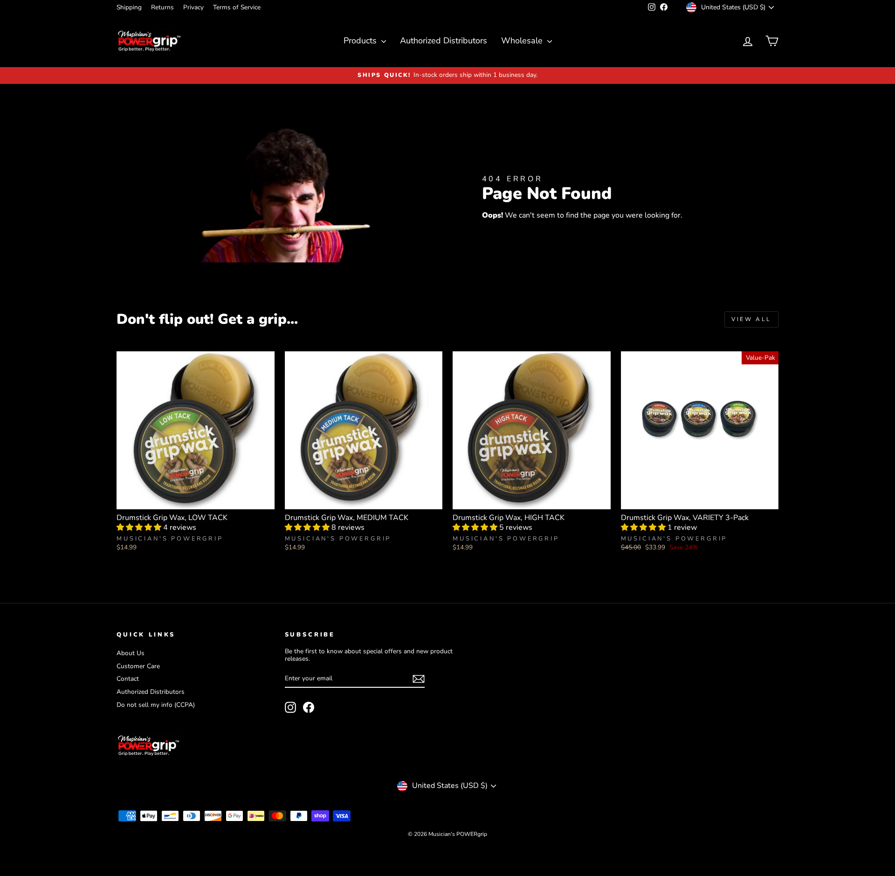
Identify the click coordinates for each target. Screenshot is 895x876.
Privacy (193, 7)
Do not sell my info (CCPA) (156, 704)
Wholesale (523, 40)
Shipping (129, 7)
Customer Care (138, 666)
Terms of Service (237, 7)
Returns (162, 7)
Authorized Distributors (443, 40)
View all (751, 319)
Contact (128, 678)
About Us (131, 653)
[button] (140, 527)
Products (361, 40)
